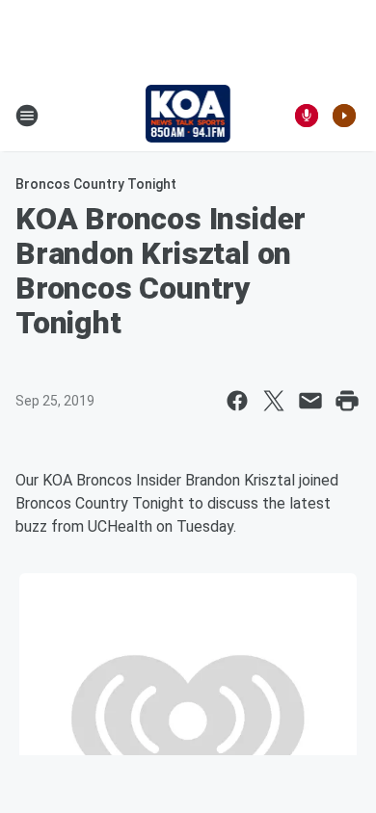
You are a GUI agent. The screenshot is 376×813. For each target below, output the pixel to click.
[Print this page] (347, 400)
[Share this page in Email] (310, 400)
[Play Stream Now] (344, 115)
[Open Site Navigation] (27, 115)
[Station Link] (188, 115)
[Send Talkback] (306, 115)
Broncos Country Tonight (95, 184)
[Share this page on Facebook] (237, 400)
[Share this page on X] (273, 400)
